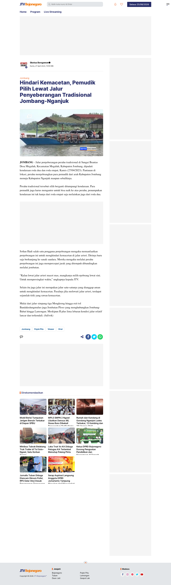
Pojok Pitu (39, 329)
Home (23, 11)
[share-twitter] (94, 337)
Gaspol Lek (85, 578)
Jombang (24, 78)
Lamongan (84, 575)
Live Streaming (52, 11)
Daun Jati (56, 578)
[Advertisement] (85, 35)
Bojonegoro (57, 573)
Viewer (51, 329)
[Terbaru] (115, 4)
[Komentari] (21, 337)
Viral (60, 329)
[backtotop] (85, 563)
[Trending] (122, 4)
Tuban (54, 575)
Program (35, 11)
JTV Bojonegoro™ (40, 576)
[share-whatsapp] (100, 337)
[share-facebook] (88, 337)
